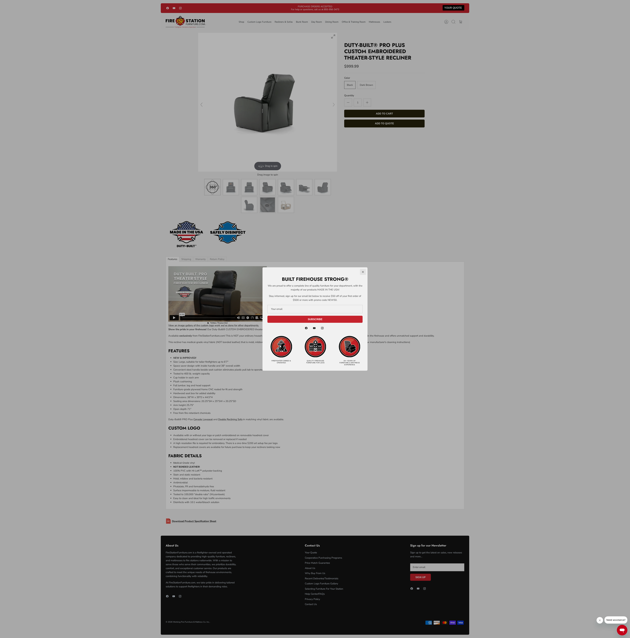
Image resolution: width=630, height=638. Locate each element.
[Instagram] (322, 328)
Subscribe (315, 319)
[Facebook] (306, 328)
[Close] (363, 272)
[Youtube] (314, 328)
